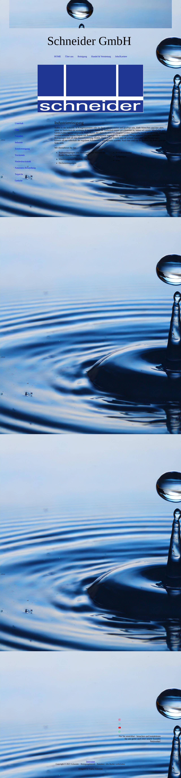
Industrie (19, 142)
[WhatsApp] (119, 731)
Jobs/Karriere (121, 56)
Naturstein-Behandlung (25, 168)
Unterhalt (19, 123)
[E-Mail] (119, 723)
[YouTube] (119, 727)
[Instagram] (119, 720)
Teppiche (19, 174)
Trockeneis (20, 155)
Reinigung (82, 56)
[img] (90, 14)
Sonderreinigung (22, 149)
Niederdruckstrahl (23, 161)
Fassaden (19, 136)
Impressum (90, 761)
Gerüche (18, 180)
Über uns (69, 56)
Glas (17, 129)
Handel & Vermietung (101, 56)
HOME (57, 56)
